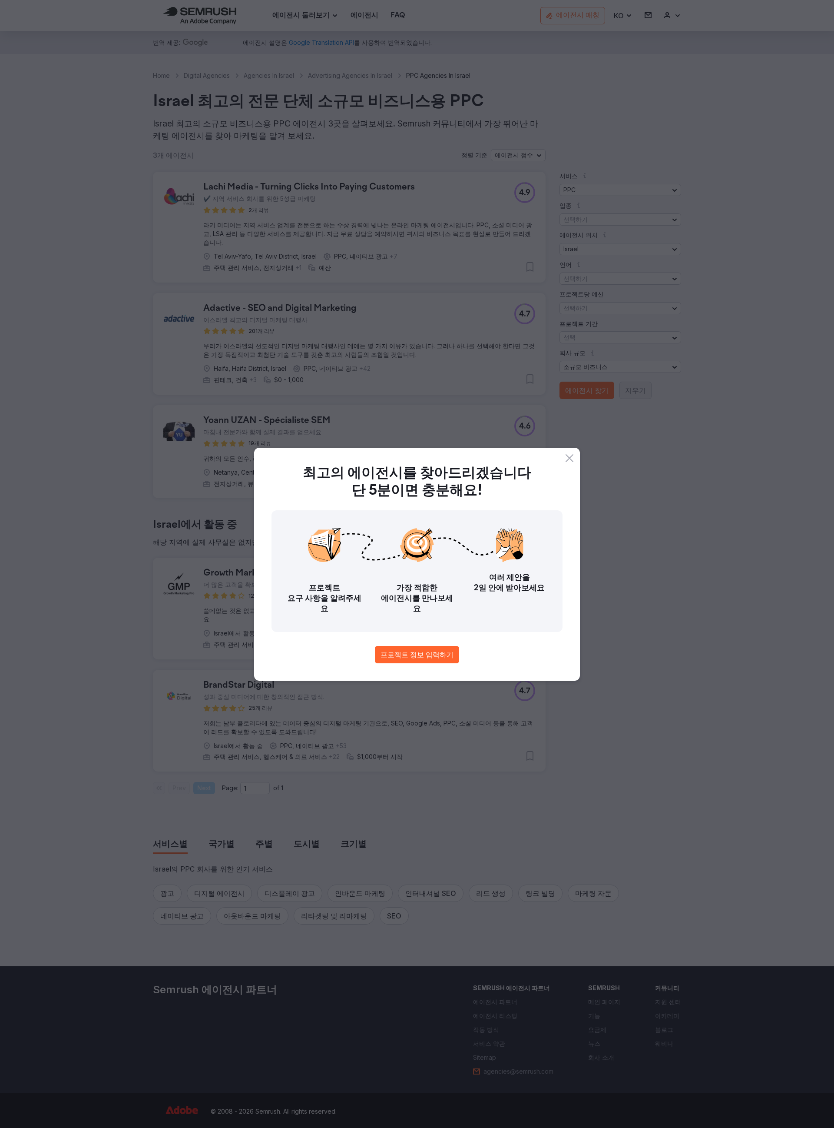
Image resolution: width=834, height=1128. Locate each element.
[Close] (569, 458)
